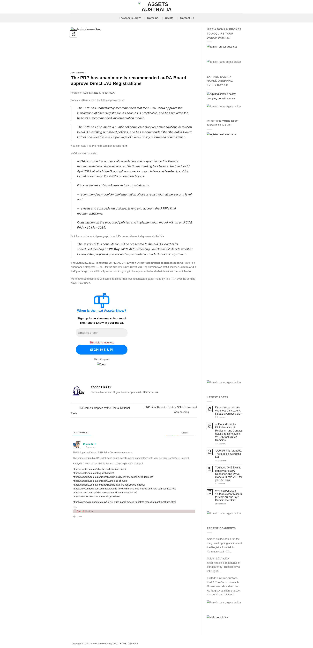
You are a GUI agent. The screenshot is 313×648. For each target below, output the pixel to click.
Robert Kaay (108, 93)
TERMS (123, 643)
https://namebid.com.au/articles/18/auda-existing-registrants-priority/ (109, 484)
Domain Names (78, 73)
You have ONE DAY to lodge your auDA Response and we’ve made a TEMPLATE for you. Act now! (228, 473)
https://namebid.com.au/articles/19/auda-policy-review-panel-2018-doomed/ (113, 476)
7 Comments (224, 444)
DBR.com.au (150, 392)
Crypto (169, 18)
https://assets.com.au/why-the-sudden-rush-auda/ (99, 469)
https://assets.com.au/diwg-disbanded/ (93, 473)
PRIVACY (133, 643)
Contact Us (187, 18)
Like (75, 507)
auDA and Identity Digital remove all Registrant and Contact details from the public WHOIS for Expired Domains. (228, 432)
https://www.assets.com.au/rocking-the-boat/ (96, 496)
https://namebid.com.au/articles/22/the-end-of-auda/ (100, 480)
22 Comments (226, 461)
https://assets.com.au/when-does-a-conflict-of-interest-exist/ (105, 492)
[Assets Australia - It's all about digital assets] (156, 7)
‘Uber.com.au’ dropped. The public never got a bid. (228, 453)
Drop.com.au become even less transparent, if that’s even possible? (228, 410)
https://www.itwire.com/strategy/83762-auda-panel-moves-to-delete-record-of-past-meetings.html (124, 502)
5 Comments (225, 417)
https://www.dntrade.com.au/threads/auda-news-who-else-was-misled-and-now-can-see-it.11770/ (124, 488)
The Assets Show (130, 18)
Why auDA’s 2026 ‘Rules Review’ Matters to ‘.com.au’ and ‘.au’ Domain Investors (228, 495)
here (124, 145)
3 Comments (224, 484)
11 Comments (224, 504)
